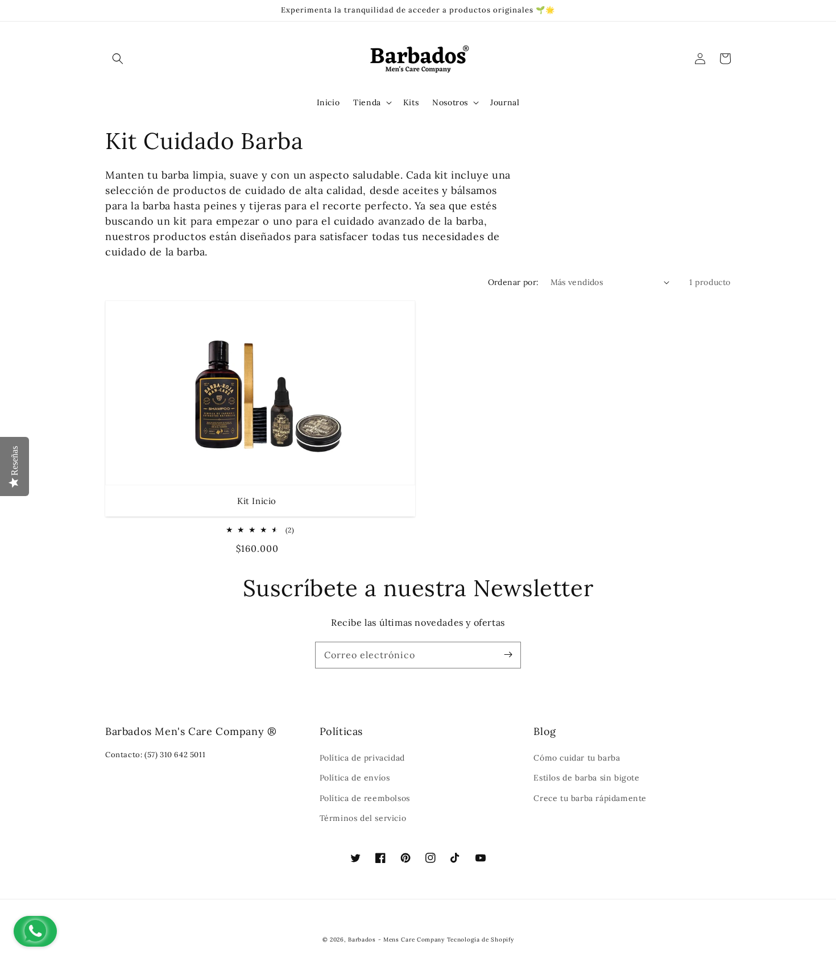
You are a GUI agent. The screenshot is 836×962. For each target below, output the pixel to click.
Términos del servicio (363, 818)
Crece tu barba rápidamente (590, 798)
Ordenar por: (513, 282)
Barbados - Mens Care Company (396, 939)
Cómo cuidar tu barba (576, 758)
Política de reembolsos (365, 798)
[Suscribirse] (507, 654)
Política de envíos (355, 778)
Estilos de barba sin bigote (586, 778)
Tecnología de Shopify (480, 939)
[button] (117, 58)
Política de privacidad (362, 758)
